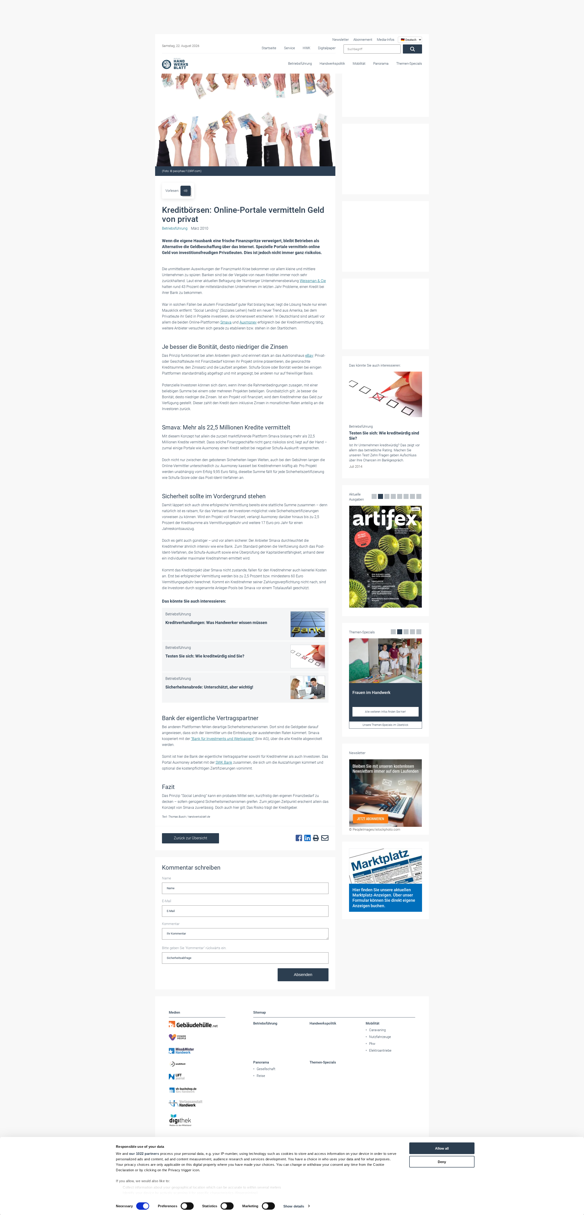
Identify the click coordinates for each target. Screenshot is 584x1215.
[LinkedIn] (306, 838)
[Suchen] (412, 49)
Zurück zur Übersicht (190, 838)
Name (166, 878)
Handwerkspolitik (332, 64)
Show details (293, 1206)
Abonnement (362, 40)
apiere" (248, 739)
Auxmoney (248, 322)
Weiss (304, 281)
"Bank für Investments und (212, 739)
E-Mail (166, 901)
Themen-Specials (409, 64)
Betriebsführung (300, 64)
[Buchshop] (197, 1090)
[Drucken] (315, 838)
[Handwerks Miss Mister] (197, 1050)
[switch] (187, 1206)
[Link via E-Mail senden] (323, 838)
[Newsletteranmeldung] (385, 793)
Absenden (303, 974)
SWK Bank (224, 762)
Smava (226, 322)
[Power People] (197, 1037)
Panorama (380, 64)
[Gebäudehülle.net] (197, 1024)
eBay (309, 355)
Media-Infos (385, 40)
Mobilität (359, 64)
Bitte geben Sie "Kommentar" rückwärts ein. (194, 948)
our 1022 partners (144, 1154)
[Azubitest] (197, 1064)
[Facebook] (297, 838)
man (313, 281)
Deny (442, 1162)
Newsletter (340, 40)
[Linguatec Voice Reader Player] (185, 191)
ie (324, 281)
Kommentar (171, 924)
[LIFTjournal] (197, 1077)
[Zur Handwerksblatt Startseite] (175, 63)
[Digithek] (197, 1120)
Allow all (442, 1148)
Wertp (238, 739)
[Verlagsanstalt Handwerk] (197, 1103)
